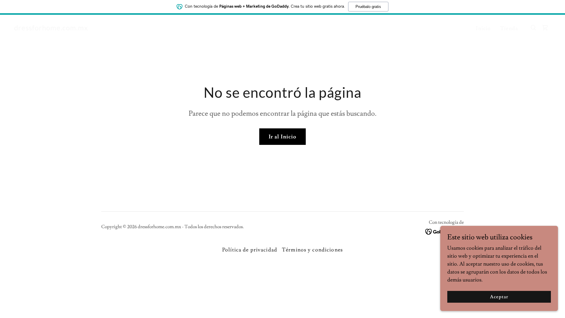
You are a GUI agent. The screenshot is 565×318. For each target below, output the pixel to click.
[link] (51, 28)
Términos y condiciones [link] (312, 249)
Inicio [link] (483, 28)
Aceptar (499, 297)
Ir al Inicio (283, 136)
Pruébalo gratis (368, 6)
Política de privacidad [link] (249, 249)
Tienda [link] (509, 28)
